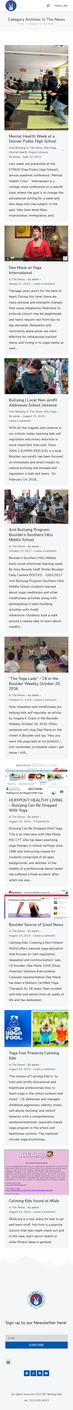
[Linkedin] (40, 1373)
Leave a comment (44, 284)
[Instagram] (33, 1373)
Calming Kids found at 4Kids (34, 1201)
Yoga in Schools (38, 152)
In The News (35, 148)
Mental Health (18, 152)
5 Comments (41, 821)
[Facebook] (27, 1373)
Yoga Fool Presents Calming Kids (34, 1055)
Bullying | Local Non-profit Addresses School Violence (33, 402)
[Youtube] (46, 1373)
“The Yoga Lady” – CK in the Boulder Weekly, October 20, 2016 (34, 683)
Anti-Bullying (17, 148)
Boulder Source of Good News (36, 924)
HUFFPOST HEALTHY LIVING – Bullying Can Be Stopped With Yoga (36, 805)
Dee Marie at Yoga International (25, 270)
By (14, 157)
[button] (8, 1362)
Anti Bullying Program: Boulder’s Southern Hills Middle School (31, 534)
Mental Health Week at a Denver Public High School (32, 139)
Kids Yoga (50, 148)
